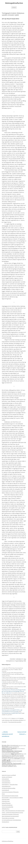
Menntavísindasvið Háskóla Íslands (10, 795)
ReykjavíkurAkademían (7, 805)
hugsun (17, 752)
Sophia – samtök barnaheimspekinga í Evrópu (12, 812)
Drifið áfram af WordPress (7, 841)
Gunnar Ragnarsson (6, 749)
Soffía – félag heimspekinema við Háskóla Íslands (13, 810)
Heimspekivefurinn (14, 3)
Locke (3, 720)
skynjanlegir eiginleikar (18, 720)
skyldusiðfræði (19, 760)
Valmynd (14, 7)
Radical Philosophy (6, 803)
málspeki (4, 757)
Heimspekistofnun (6, 782)
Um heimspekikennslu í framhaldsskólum (11, 820)
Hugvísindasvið (5, 790)
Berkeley (22, 718)
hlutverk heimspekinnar (7, 752)
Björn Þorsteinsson (12, 745)
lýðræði (14, 755)
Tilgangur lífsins (5, 765)
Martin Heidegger (20, 755)
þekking (15, 766)
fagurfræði (5, 746)
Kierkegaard (17, 753)
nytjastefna (15, 757)
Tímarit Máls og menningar (8, 818)
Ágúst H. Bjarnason (12, 765)
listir (22, 753)
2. (2, 672)
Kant (12, 753)
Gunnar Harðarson (21, 748)
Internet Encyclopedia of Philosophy (10, 792)
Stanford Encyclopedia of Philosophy (10, 814)
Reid (11, 720)
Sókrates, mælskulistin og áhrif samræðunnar (7, 734)
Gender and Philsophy (7, 777)
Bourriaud (21, 745)
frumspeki (10, 746)
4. (2, 682)
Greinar (13, 718)
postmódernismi (21, 757)
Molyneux (7, 720)
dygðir (24, 745)
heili (11, 749)
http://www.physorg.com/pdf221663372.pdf (11, 713)
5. (2, 686)
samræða (17, 758)
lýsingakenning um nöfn (7, 755)
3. (2, 677)
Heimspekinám (5, 779)
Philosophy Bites (6, 799)
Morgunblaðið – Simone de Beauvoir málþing (12, 797)
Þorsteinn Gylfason (7, 766)
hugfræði (14, 752)
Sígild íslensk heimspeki (11, 763)
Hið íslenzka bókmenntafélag (8, 788)
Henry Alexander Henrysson (12, 751)
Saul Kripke (22, 758)
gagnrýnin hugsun (9, 748)
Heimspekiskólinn (6, 780)
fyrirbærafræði (16, 746)
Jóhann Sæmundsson (6, 753)
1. (2, 668)
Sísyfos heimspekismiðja (7, 807)
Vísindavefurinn (5, 822)
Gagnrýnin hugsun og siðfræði (9, 775)
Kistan (3, 794)
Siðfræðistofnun (5, 808)
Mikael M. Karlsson (15, 756)
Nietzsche (10, 757)
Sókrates (23, 763)
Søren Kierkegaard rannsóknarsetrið (10, 816)
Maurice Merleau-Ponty (6, 756)
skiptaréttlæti (13, 760)
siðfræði (6, 760)
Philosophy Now (5, 801)
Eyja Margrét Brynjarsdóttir (15, 722)
